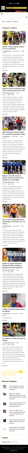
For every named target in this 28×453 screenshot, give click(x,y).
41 (13, 371)
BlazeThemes (14, 450)
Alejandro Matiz (7, 51)
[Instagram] (12, 3)
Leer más (4, 70)
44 (23, 371)
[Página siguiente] (13, 374)
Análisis (5, 43)
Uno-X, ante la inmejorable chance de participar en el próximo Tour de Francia (13, 222)
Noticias (11, 128)
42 (17, 371)
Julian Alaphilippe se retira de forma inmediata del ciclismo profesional (16, 387)
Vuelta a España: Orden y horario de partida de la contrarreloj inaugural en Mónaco (17, 404)
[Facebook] (10, 3)
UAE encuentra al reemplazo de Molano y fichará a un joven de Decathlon (17, 421)
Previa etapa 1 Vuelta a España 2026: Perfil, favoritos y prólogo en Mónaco (17, 429)
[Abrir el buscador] (26, 17)
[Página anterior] (3, 372)
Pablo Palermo (7, 136)
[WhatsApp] (16, 3)
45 (3, 374)
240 (10, 374)
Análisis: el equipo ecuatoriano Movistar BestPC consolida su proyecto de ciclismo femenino (12, 265)
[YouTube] (18, 3)
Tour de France (12, 43)
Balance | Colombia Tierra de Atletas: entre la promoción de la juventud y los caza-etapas (12, 178)
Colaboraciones (13, 335)
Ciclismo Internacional (9, 93)
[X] (14, 3)
